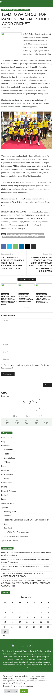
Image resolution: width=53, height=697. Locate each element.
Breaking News (10, 511)
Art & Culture (6, 437)
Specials (4, 507)
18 (12, 622)
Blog (3, 441)
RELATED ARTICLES (27, 279)
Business (5, 445)
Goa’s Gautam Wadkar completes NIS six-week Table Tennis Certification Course (26, 553)
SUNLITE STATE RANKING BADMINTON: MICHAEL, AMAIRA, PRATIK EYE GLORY (22, 574)
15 (41, 617)
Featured (7, 453)
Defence (4, 466)
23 (48, 622)
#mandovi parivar (37, 234)
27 (27, 627)
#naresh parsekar (26, 236)
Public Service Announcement (16, 536)
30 (48, 627)
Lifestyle (4, 499)
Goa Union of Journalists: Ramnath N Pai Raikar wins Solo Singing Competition (25, 560)
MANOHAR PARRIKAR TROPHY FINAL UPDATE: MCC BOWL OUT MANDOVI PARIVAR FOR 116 (43, 300)
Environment (6, 482)
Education (5, 294)
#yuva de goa (39, 236)
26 (20, 627)
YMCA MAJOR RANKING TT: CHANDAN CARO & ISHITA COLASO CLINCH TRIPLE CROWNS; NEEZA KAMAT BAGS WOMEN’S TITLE (25, 583)
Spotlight (7, 478)
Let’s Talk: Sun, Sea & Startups (16, 532)
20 (27, 622)
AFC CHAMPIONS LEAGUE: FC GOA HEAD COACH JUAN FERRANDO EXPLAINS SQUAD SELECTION (12, 263)
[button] (49, 3)
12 (20, 617)
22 (41, 622)
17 (5, 622)
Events (4, 486)
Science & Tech (7, 503)
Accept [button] (24, 691)
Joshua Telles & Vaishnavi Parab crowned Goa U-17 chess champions (25, 567)
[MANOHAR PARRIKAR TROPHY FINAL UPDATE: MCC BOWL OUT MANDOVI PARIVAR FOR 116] (44, 289)
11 (12, 617)
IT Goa (7, 462)
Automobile (8, 449)
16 (48, 617)
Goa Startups (9, 458)
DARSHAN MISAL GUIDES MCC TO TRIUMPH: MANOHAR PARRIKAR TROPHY (26, 299)
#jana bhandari (23, 234)
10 (5, 617)
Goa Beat (8, 528)
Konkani (4, 495)
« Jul (3, 635)
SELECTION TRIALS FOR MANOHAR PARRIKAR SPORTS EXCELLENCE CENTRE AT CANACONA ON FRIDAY (9, 300)
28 (34, 627)
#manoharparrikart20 (10, 236)
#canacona (12, 234)
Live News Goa (7, 10)
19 (20, 622)
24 (5, 627)
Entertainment (7, 474)
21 (34, 622)
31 (5, 631)
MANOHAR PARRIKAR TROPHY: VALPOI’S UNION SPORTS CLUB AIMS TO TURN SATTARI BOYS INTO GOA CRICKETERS (40, 264)
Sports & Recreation (21, 10)
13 (27, 617)
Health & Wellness (8, 491)
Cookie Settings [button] (11, 691)
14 (34, 617)
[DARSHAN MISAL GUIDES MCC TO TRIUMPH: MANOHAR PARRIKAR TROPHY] (26, 289)
